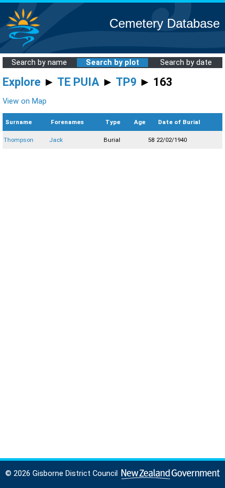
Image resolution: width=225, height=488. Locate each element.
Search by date (186, 62)
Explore (22, 81)
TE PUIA (78, 81)
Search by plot (112, 62)
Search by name (39, 62)
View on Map (25, 101)
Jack (56, 139)
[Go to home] (23, 46)
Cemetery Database (164, 23)
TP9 (126, 81)
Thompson (18, 139)
